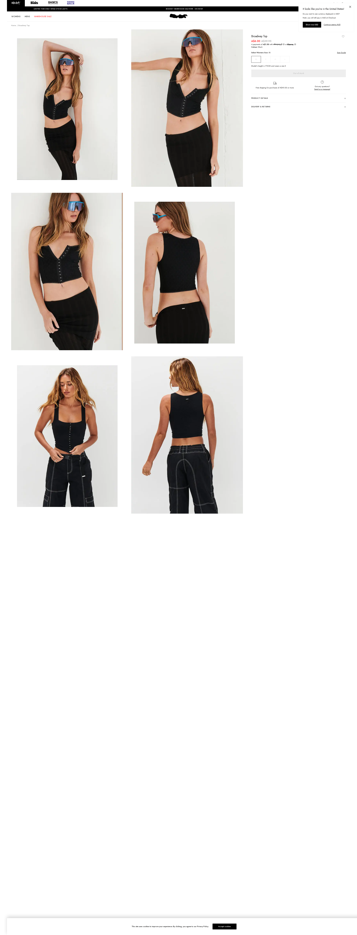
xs (256, 59)
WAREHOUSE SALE (42, 16)
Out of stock (298, 73)
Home (13, 25)
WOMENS (15, 16)
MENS (27, 16)
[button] (16, 3)
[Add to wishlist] (343, 36)
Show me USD (312, 24)
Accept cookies (224, 926)
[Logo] (178, 18)
